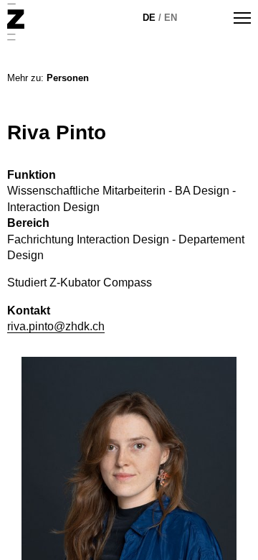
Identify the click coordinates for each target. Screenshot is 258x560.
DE (149, 17)
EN (170, 17)
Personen (68, 78)
